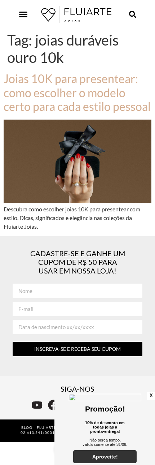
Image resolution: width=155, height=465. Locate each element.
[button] (23, 14)
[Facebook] (53, 405)
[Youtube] (37, 405)
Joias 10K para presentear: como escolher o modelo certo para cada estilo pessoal (77, 92)
